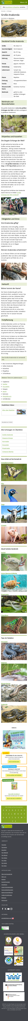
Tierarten (3, 845)
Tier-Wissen (4, 855)
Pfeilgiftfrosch (7, 396)
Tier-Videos (4, 858)
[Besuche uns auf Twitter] (5, 909)
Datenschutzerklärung (7, 892)
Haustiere (3, 850)
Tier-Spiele (4, 863)
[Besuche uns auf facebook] (2, 909)
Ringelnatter (6, 448)
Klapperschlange (7, 438)
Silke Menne (11, 18)
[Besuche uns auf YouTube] (8, 909)
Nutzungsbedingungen (7, 890)
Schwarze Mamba (7, 452)
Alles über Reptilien (8, 410)
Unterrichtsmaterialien (7, 887)
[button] (23, 2)
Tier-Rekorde (4, 852)
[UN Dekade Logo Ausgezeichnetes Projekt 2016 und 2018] (19, 951)
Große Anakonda (7, 435)
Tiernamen (4, 847)
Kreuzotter (5, 445)
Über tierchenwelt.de (6, 874)
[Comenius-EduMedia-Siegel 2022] (18, 941)
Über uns (3, 876)
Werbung (3, 897)
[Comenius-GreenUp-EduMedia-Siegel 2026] (9, 941)
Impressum (4, 900)
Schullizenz (4, 884)
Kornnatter (5, 441)
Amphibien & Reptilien (12, 7)
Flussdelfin (6, 386)
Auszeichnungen (5, 882)
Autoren (3, 879)
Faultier (5, 384)
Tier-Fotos (3, 860)
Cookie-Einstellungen (6, 895)
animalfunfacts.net (6, 918)
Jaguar (5, 391)
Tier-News (4, 865)
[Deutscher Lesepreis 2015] (9, 951)
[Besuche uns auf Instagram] (11, 909)
